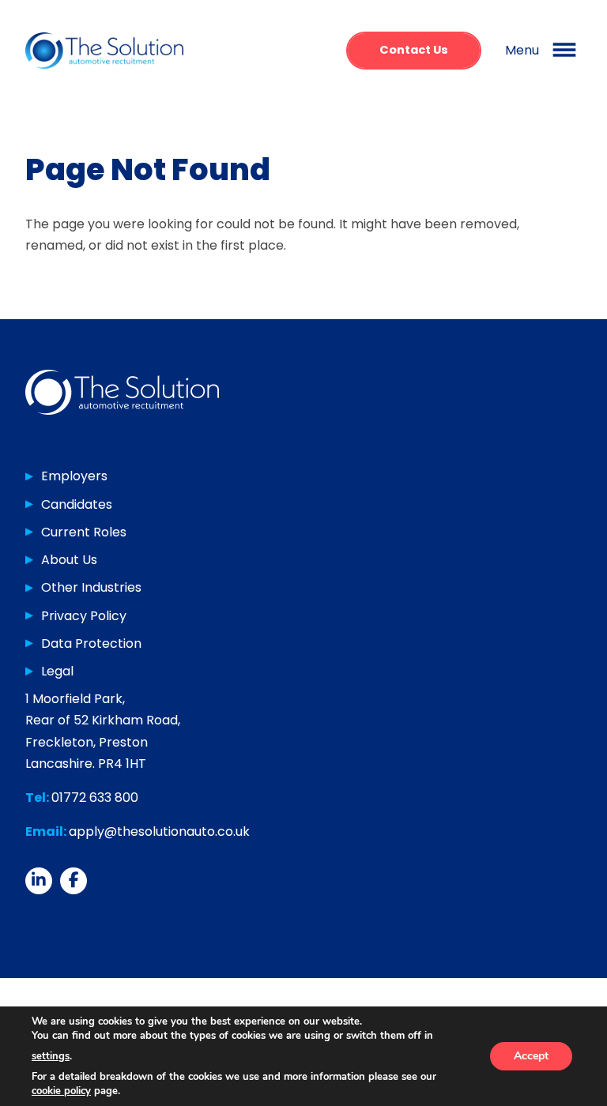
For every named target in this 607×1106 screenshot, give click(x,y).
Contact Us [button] (413, 50)
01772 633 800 (94, 797)
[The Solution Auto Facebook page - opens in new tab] (73, 880)
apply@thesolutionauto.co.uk (159, 831)
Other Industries (91, 587)
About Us (69, 560)
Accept (531, 1055)
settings (51, 1056)
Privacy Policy (83, 616)
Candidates (76, 504)
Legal (57, 671)
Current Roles (83, 532)
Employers (74, 476)
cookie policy (61, 1091)
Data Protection (91, 643)
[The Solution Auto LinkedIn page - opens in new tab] (38, 880)
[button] (543, 50)
